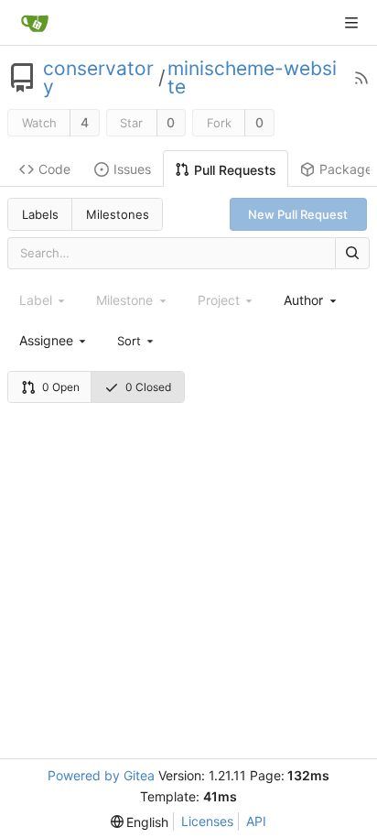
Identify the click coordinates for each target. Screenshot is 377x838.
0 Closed (148, 387)
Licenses (207, 821)
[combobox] (311, 300)
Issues (132, 169)
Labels (40, 214)
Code (54, 169)
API (256, 821)
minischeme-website (252, 78)
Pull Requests (235, 170)
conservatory (98, 78)
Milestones (117, 214)
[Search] (352, 253)
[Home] (34, 22)
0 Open (61, 387)
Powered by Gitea (101, 775)
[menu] (136, 339)
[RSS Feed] (361, 78)
